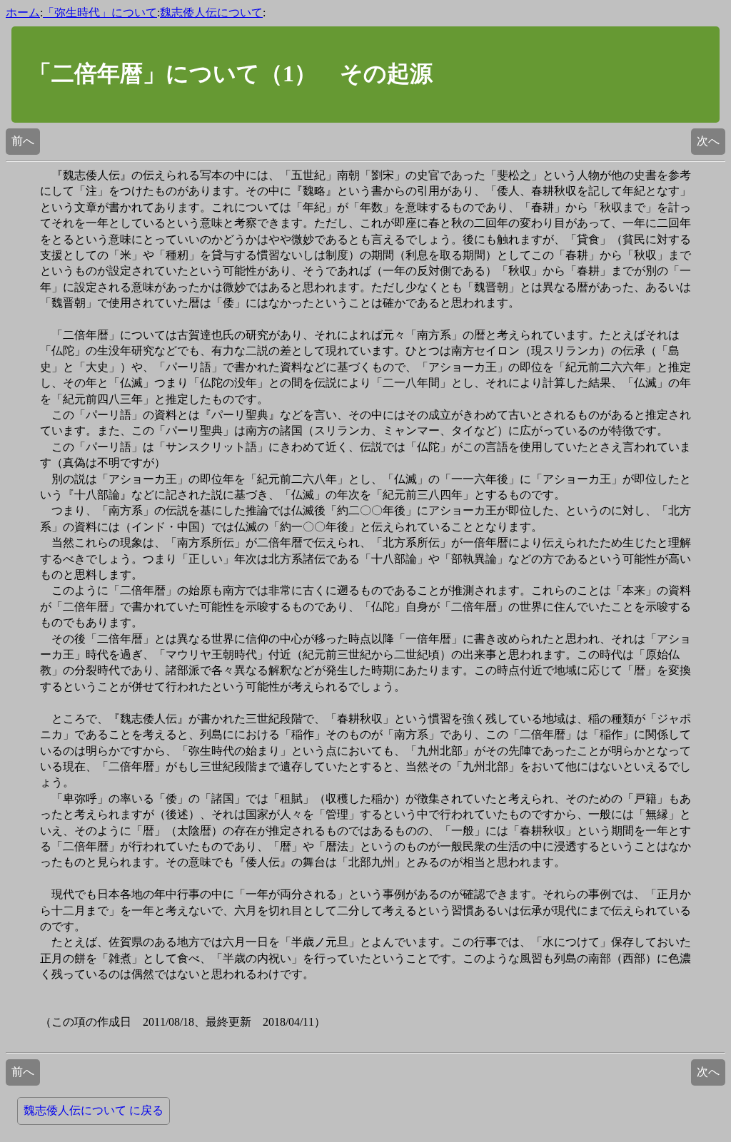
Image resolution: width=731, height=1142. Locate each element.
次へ (708, 141)
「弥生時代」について (100, 12)
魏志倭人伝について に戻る (93, 1110)
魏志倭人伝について (211, 12)
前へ (22, 141)
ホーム (23, 12)
